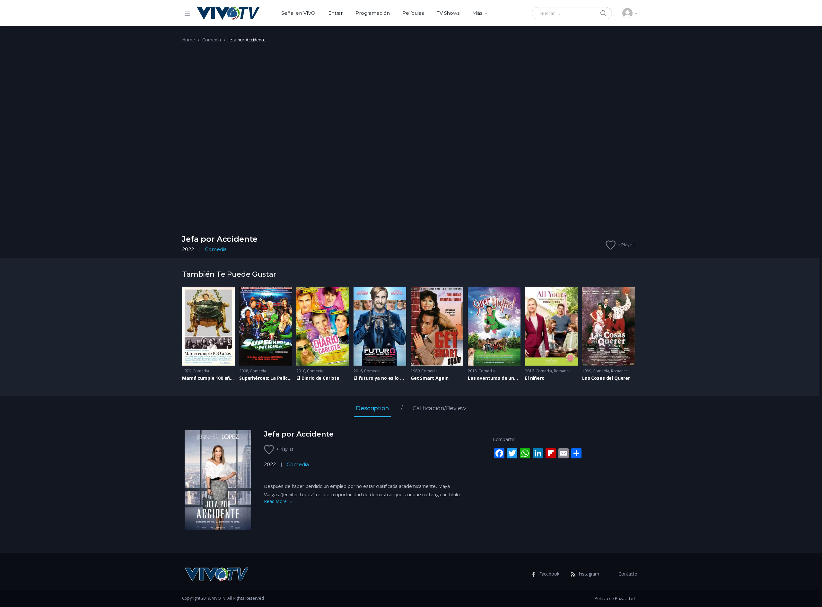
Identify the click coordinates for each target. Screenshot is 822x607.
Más (477, 13)
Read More (275, 501)
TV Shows (448, 13)
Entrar (335, 13)
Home (188, 40)
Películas (413, 13)
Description (372, 408)
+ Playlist (626, 244)
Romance (562, 371)
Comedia (211, 40)
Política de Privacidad (615, 598)
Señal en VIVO (298, 13)
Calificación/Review (439, 408)
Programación (372, 13)
